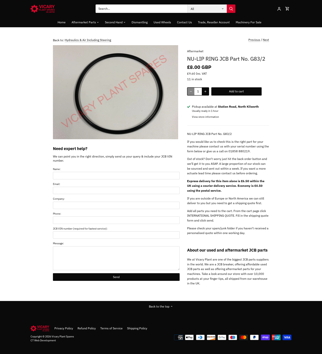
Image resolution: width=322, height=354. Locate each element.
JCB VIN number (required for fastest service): (80, 228)
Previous (254, 40)
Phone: (57, 213)
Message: (58, 243)
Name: (57, 169)
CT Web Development (43, 340)
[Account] (279, 9)
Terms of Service (111, 328)
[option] (115, 92)
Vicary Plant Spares (63, 336)
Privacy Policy (63, 328)
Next (266, 40)
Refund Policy (87, 328)
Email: (56, 183)
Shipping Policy (137, 328)
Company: (59, 198)
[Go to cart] (287, 9)
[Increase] (205, 91)
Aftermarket (195, 51)
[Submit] (231, 8)
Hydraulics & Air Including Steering (88, 40)
